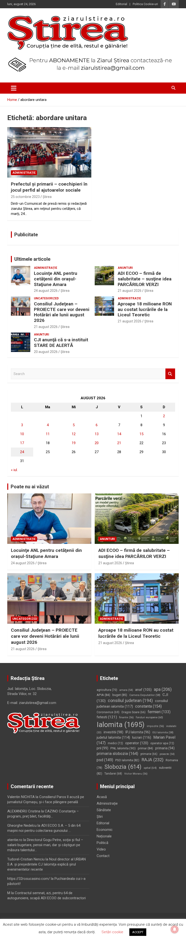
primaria (165, 748)
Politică (102, 843)
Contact (103, 856)
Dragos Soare (134, 712)
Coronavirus (108, 712)
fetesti (107, 717)
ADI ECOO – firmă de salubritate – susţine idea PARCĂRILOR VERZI (144, 278)
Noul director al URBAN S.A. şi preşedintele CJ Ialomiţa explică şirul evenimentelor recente (46, 864)
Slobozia (122, 766)
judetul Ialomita (113, 737)
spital (150, 767)
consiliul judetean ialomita (132, 704)
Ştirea (47, 197)
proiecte (167, 754)
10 (22, 434)
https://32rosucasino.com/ (28, 878)
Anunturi (125, 268)
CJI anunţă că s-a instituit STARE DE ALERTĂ (61, 342)
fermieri (159, 712)
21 (119, 443)
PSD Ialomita (127, 760)
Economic (105, 829)
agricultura (107, 690)
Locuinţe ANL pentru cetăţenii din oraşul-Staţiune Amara (55, 278)
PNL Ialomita (123, 748)
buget (119, 695)
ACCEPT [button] (137, 932)
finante (126, 717)
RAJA (152, 759)
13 (97, 434)
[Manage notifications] (174, 929)
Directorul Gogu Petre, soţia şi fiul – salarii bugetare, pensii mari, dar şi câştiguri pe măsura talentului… (45, 845)
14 (119, 434)
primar (145, 748)
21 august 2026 (129, 291)
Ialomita (121, 724)
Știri (100, 816)
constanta (148, 706)
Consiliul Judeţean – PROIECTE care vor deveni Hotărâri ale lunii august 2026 (61, 312)
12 (74, 434)
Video (101, 849)
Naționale (104, 836)
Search (170, 373)
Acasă (102, 797)
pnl (102, 748)
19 (74, 443)
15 (141, 434)
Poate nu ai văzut (30, 487)
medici (115, 743)
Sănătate (104, 810)
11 (48, 434)
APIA (103, 695)
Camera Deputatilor (144, 695)
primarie (148, 754)
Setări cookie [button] (112, 932)
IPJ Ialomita (137, 732)
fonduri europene (149, 717)
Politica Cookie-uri (145, 4)
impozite (155, 726)
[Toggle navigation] (13, 88)
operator (136, 743)
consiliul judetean (130, 700)
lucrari (141, 737)
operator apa (162, 743)
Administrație (24, 172)
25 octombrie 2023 (25, 197)
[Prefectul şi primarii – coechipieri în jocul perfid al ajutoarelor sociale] (49, 152)
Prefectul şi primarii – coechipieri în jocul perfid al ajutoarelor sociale (49, 187)
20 (97, 443)
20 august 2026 (46, 352)
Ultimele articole (32, 259)
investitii (113, 732)
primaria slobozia (117, 753)
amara (126, 690)
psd (105, 760)
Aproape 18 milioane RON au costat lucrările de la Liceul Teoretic (145, 309)
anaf (143, 690)
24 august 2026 (46, 291)
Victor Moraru (135, 773)
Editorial (121, 4)
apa (163, 689)
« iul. (14, 470)
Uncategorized (46, 298)
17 (22, 443)
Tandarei (113, 773)
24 (22, 452)
